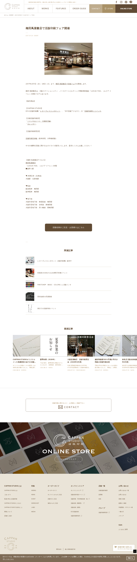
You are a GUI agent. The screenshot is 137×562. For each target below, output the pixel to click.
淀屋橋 (100, 494)
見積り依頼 (122, 499)
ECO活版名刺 (75, 511)
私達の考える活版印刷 (10, 499)
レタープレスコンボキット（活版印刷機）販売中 (54, 261)
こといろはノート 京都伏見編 (39, 121)
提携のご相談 (122, 503)
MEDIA (33, 511)
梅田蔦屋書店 (31, 163)
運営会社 (59, 549)
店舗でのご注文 (52, 499)
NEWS (33, 494)
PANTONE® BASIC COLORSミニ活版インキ (54, 285)
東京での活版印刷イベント (46, 308)
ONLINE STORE (126, 9)
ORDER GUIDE (79, 8)
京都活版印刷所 (103, 490)
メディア (121, 516)
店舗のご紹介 (8, 516)
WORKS (45, 8)
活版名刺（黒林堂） (76, 503)
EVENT (33, 499)
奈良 (100, 499)
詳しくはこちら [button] (8, 559)
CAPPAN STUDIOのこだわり (12, 503)
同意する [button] (130, 558)
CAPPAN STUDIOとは (10, 490)
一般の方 (121, 511)
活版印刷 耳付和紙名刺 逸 (79, 499)
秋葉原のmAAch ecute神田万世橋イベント (52, 273)
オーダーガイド (52, 490)
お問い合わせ (122, 494)
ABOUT (31, 8)
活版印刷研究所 (75, 516)
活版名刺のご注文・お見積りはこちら (68, 227)
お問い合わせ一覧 (124, 490)
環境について (8, 511)
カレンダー (31, 124)
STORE (110, 9)
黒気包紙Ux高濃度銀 (44, 296)
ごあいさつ (7, 494)
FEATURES (61, 8)
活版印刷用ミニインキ (92, 111)
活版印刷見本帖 (31, 138)
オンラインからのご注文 (55, 494)
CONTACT (96, 9)
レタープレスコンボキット (50, 111)
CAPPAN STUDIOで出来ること (13, 507)
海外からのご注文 (53, 503)
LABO (33, 507)
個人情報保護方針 (70, 549)
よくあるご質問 (123, 529)
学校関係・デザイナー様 (126, 507)
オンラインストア (68, 459)
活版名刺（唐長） (76, 507)
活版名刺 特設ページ (77, 494)
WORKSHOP (35, 503)
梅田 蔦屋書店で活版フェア (66, 84)
